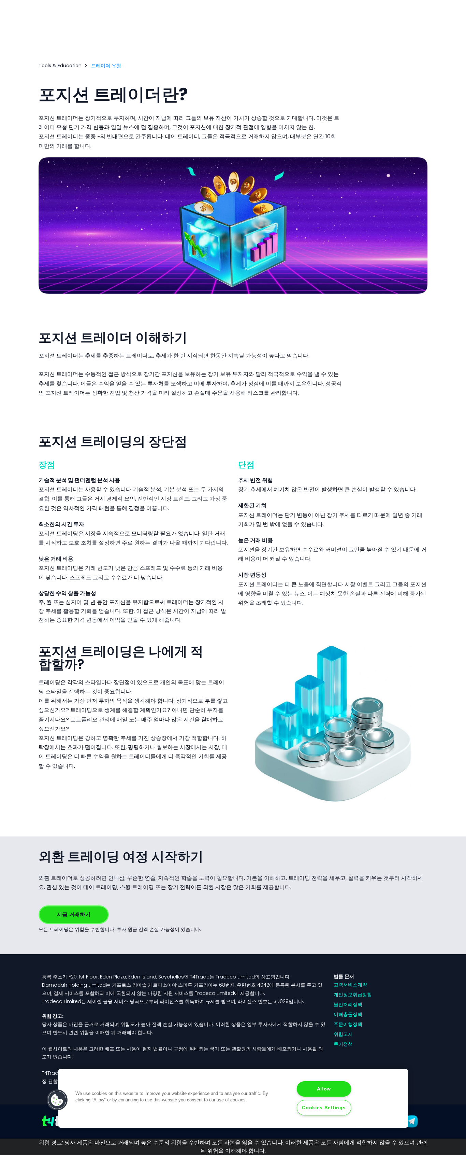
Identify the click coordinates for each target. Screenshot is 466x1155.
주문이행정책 (348, 1024)
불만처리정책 (348, 1004)
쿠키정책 (343, 1044)
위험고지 (343, 1034)
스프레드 (80, 577)
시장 (213, 747)
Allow (324, 1088)
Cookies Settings (324, 1107)
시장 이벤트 (359, 584)
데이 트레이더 (182, 136)
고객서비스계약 (350, 984)
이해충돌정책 (348, 1014)
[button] (57, 1100)
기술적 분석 (147, 489)
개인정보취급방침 (353, 994)
